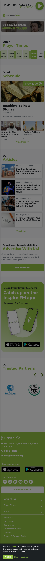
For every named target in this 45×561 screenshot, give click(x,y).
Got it (8, 557)
